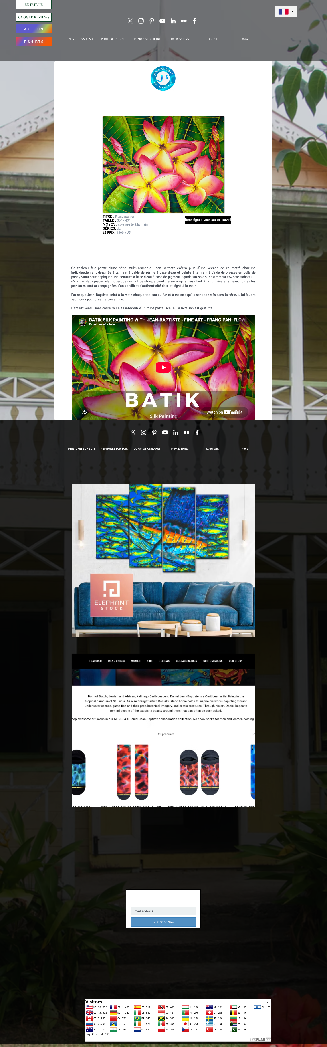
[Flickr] (183, 20)
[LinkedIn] (173, 20)
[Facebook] (194, 20)
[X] (130, 20)
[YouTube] (162, 20)
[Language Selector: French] (286, 11)
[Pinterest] (151, 20)
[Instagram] (141, 20)
